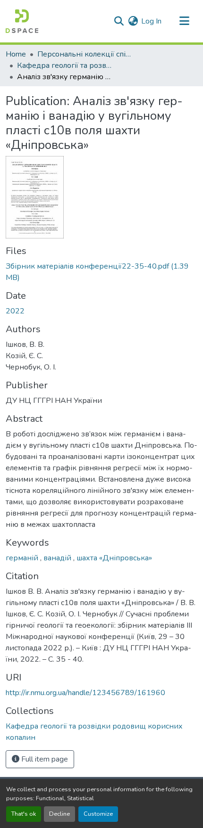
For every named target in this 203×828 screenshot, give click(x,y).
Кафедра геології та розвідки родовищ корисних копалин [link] (64, 65)
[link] (101, 272)
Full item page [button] (43, 759)
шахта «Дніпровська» (114, 558)
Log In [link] (151, 21)
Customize (98, 814)
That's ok (23, 814)
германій (23, 558)
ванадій (58, 558)
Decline (59, 814)
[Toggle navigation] (184, 21)
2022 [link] (15, 311)
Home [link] (16, 54)
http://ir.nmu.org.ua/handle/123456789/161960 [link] (85, 693)
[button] (22, 21)
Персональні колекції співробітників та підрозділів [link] (84, 54)
